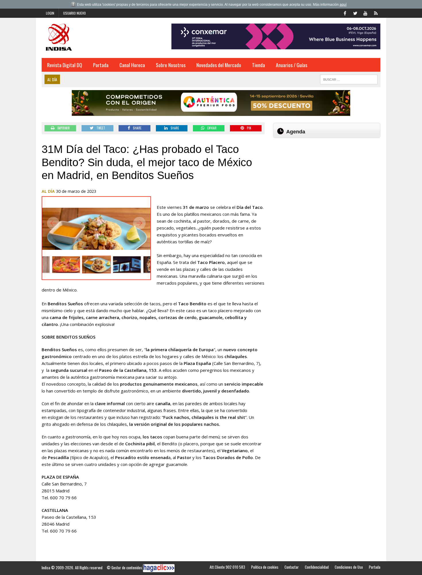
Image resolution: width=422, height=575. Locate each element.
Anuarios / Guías (291, 65)
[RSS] (375, 12)
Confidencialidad (317, 567)
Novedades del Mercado (218, 65)
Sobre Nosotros (170, 65)
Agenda (295, 132)
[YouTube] (365, 12)
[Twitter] (355, 12)
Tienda (258, 65)
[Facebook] (344, 12)
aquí (343, 5)
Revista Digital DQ (64, 65)
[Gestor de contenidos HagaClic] (159, 568)
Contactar (291, 567)
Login (50, 13)
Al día (48, 191)
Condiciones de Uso (349, 567)
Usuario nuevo (74, 13)
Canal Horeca (132, 65)
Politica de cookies (264, 567)
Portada (101, 65)
